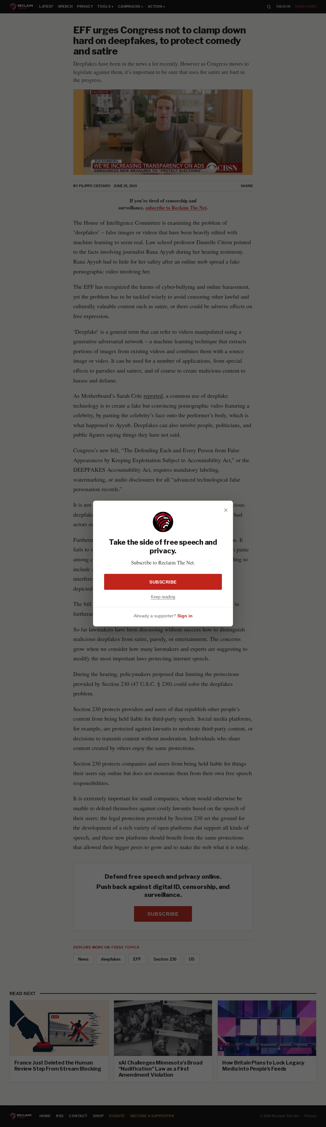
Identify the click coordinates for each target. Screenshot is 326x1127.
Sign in (185, 615)
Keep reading (163, 596)
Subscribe (163, 582)
